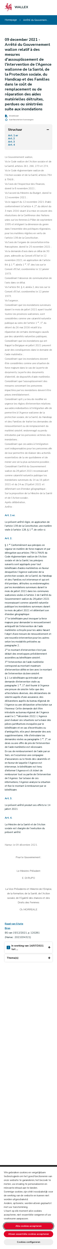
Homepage (11, 19)
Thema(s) (13, 958)
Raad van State (14, 924)
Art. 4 (12, 144)
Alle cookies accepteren (29, 1226)
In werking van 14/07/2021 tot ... (26, 947)
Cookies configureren (28, 1242)
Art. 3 (12, 141)
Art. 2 (12, 138)
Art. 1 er (13, 135)
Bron (7, 928)
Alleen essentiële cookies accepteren (28, 1234)
